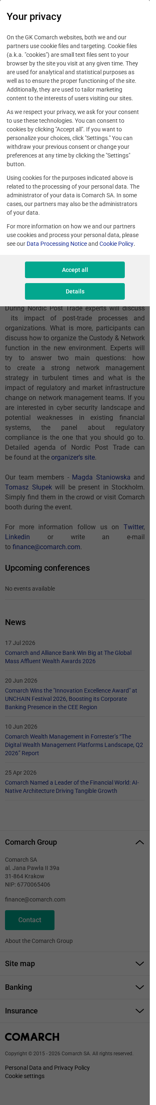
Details (75, 291)
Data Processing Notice (57, 243)
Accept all (75, 270)
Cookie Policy (116, 243)
